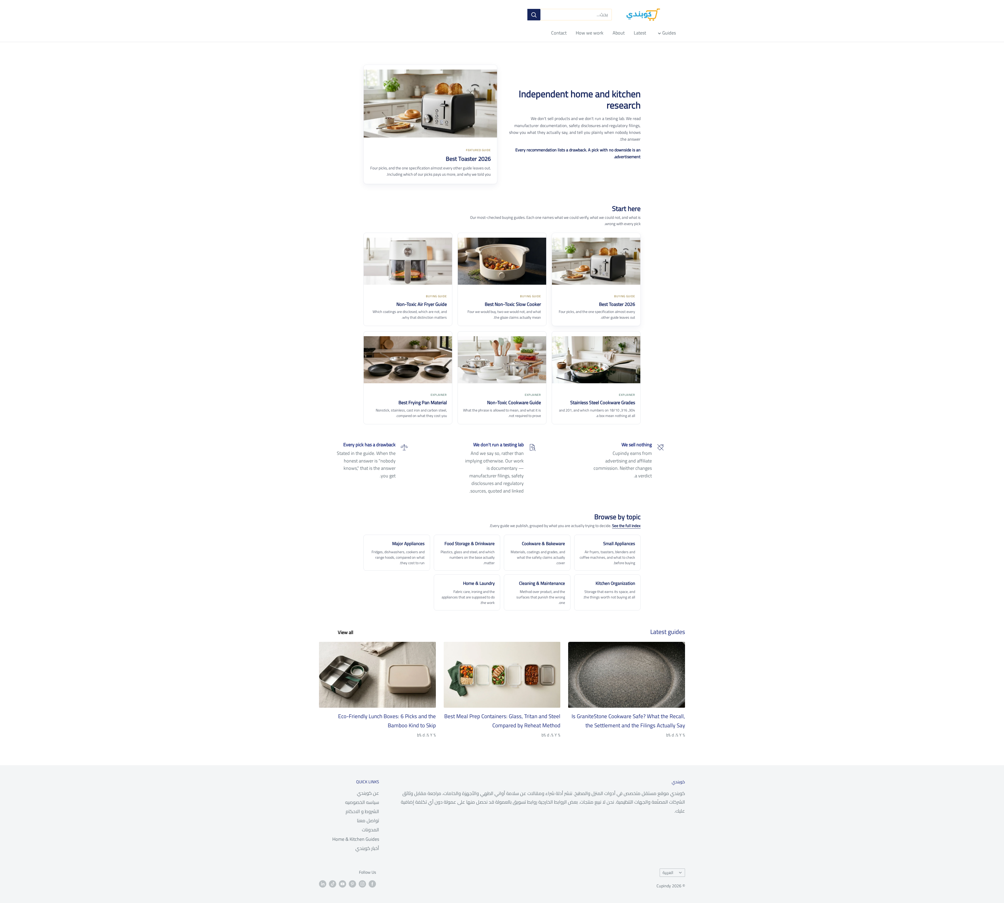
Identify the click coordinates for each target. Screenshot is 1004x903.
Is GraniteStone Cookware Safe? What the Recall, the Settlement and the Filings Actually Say (628, 721)
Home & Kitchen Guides (355, 839)
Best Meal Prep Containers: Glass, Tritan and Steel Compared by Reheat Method (502, 721)
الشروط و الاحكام (362, 811)
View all (345, 632)
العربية (668, 872)
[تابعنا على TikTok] (332, 884)
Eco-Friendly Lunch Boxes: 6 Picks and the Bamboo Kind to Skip (387, 721)
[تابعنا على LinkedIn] (322, 884)
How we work (589, 32)
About (619, 32)
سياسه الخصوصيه (362, 802)
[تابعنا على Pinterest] (352, 884)
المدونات (370, 829)
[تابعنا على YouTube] (342, 884)
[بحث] (533, 14)
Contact (559, 32)
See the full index (626, 525)
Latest (640, 32)
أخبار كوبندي (367, 848)
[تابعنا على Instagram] (362, 884)
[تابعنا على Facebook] (372, 884)
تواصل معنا (368, 820)
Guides (669, 32)
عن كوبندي (368, 793)
